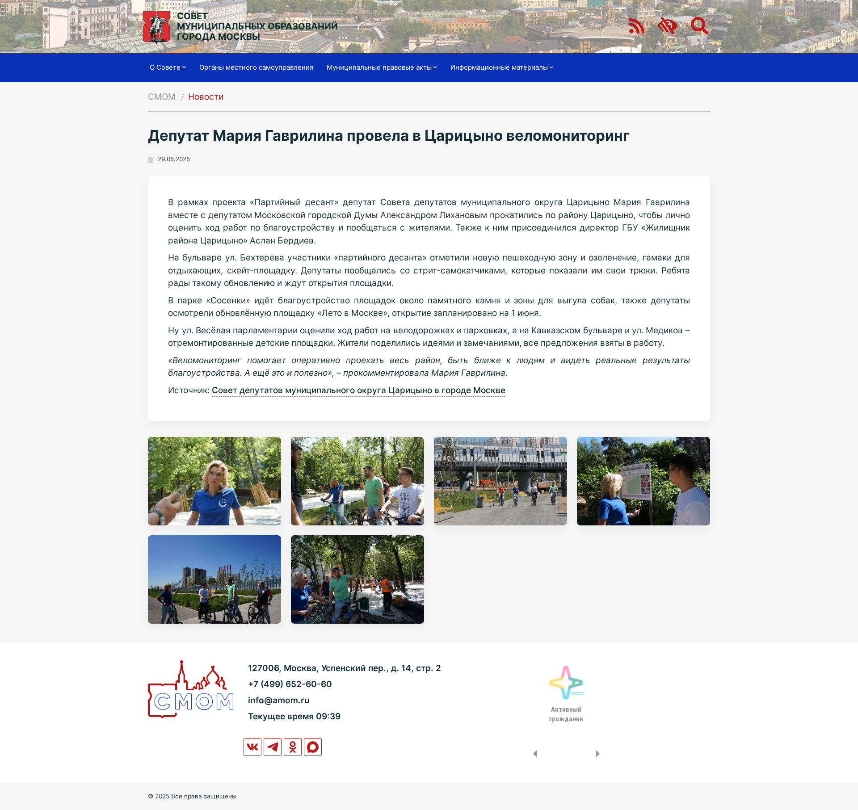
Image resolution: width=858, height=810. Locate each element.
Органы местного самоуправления (256, 67)
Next (599, 753)
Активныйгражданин (566, 713)
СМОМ (162, 97)
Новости (205, 97)
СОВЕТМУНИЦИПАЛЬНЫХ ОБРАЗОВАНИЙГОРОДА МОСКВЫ (257, 26)
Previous (533, 753)
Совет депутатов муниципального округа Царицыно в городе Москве (358, 390)
